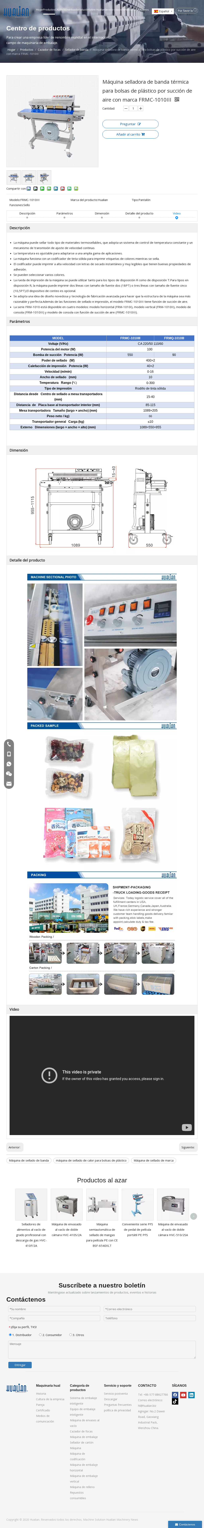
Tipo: (135, 200)
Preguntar (128, 124)
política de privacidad (117, 1410)
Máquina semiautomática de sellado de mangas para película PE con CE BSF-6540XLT (102, 1235)
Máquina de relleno (82, 1487)
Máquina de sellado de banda (29, 1160)
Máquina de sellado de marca (154, 1160)
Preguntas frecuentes (118, 1405)
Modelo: (14, 200)
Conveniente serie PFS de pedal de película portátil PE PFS (137, 1229)
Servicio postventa (116, 1393)
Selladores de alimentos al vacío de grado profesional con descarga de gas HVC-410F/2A (31, 1235)
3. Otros (78, 1335)
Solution (100, 1519)
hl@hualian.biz (147, 1406)
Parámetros (64, 213)
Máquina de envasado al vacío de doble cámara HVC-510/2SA (173, 1229)
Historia (41, 1393)
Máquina (75, 1448)
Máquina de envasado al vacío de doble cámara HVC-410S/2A (66, 1229)
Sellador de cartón (81, 1442)
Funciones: (16, 205)
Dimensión (102, 213)
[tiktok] (175, 1401)
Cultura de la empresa (50, 1399)
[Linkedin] (191, 1395)
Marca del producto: (84, 200)
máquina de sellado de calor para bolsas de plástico (91, 1160)
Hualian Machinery (118, 1519)
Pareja (40, 1405)
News (134, 1519)
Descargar (110, 1399)
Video (177, 213)
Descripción (27, 213)
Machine (89, 1519)
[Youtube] (183, 1395)
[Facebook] (175, 1395)
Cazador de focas (81, 1431)
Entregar (20, 1365)
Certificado (43, 1410)
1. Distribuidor (22, 1335)
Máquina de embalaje (84, 1437)
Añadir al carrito (128, 134)
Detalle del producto (139, 213)
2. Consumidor (52, 1335)
